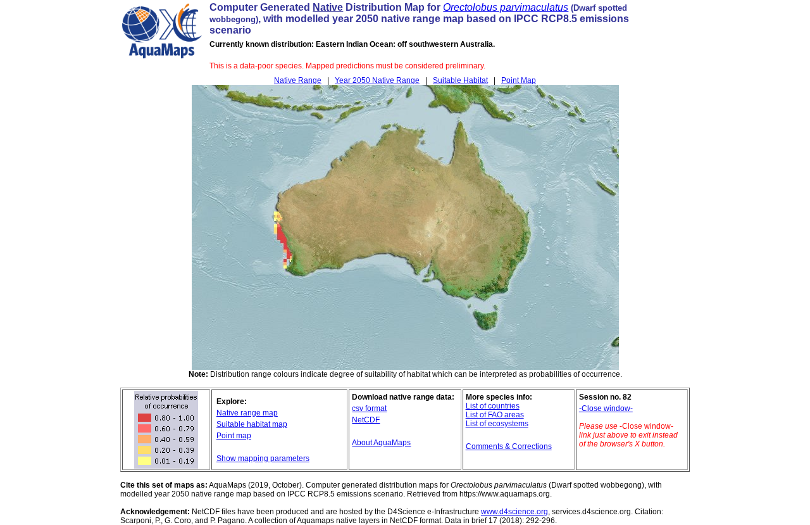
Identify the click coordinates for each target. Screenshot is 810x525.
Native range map (247, 412)
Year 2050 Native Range (377, 80)
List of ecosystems (497, 423)
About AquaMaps (381, 442)
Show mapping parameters (262, 458)
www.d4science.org (514, 511)
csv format (369, 408)
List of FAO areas (495, 414)
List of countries (493, 406)
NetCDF (366, 419)
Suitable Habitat (460, 80)
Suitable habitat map (251, 424)
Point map (233, 435)
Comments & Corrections (509, 446)
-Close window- (606, 408)
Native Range (297, 80)
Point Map (518, 80)
